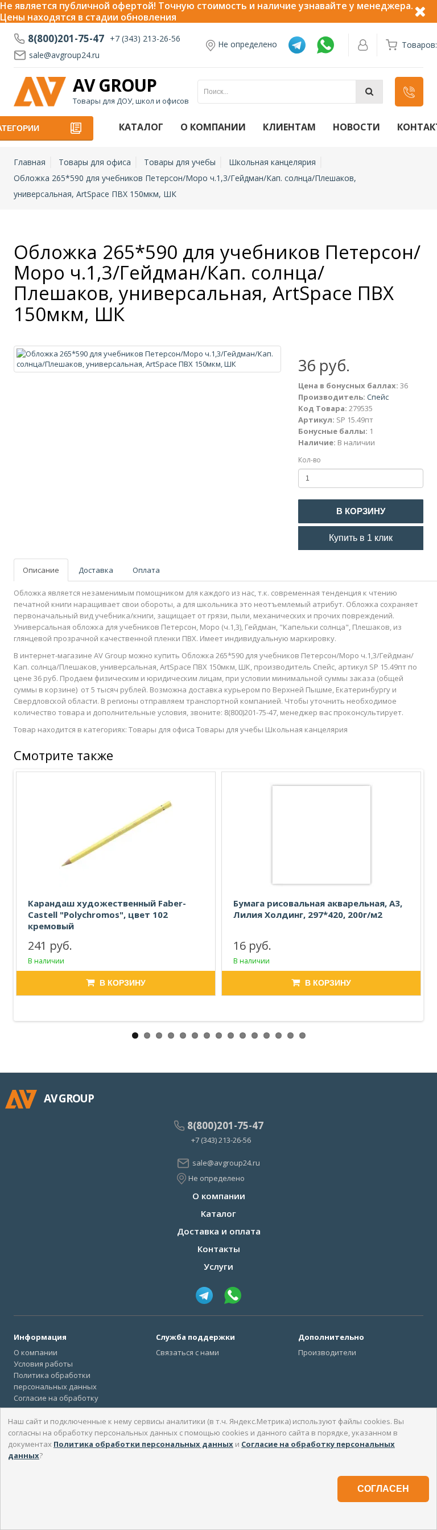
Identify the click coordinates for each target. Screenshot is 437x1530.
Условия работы (43, 1364)
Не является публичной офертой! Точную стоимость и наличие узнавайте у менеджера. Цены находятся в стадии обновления (206, 11)
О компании (213, 127)
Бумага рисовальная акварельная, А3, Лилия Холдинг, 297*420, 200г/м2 (317, 908)
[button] (409, 91)
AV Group (114, 85)
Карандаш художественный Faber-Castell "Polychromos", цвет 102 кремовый (107, 914)
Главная (30, 162)
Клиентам (289, 127)
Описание (41, 570)
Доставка (96, 570)
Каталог (141, 127)
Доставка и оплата (219, 1231)
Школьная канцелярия (272, 162)
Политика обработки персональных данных (143, 1444)
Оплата (146, 570)
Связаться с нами (187, 1352)
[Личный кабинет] (363, 45)
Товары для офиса (95, 162)
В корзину (360, 511)
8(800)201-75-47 (66, 38)
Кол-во (309, 460)
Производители (327, 1352)
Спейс (378, 397)
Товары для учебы (180, 162)
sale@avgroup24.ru (64, 55)
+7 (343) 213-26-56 (145, 38)
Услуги (218, 1266)
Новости (356, 127)
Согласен (383, 1489)
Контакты (218, 1248)
